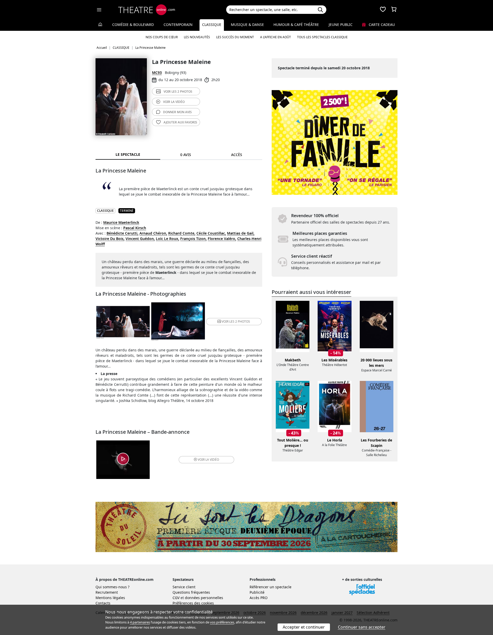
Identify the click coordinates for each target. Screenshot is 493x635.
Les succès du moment (235, 37)
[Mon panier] (393, 10)
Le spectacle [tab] (128, 154)
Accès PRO (259, 597)
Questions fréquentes (191, 592)
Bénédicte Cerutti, (122, 233)
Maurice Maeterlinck (121, 222)
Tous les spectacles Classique (322, 37)
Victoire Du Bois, (110, 238)
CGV (176, 597)
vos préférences (222, 622)
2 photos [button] (236, 321)
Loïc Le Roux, (167, 238)
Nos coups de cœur (162, 37)
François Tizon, (193, 238)
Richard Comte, (181, 233)
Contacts (103, 603)
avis (177, 112)
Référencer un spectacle (270, 586)
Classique (211, 24)
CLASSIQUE (105, 210)
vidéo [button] (208, 459)
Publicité (257, 592)
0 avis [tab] (185, 154)
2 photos (178, 91)
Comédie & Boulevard (133, 24)
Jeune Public (341, 24)
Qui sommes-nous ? (112, 586)
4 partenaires (140, 622)
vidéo (174, 102)
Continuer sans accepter (361, 627)
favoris (180, 122)
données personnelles (204, 597)
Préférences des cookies (193, 603)
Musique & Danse (247, 24)
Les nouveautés (197, 37)
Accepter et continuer (304, 627)
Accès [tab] (236, 154)
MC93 (157, 72)
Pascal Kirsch (134, 227)
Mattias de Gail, (240, 233)
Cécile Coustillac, (211, 233)
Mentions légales (110, 597)
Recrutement (107, 592)
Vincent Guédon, (140, 238)
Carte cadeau (381, 24)
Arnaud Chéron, (153, 233)
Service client (184, 586)
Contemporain (178, 24)
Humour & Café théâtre (296, 24)
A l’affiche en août (275, 37)
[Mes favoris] (383, 10)
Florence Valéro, (222, 238)
